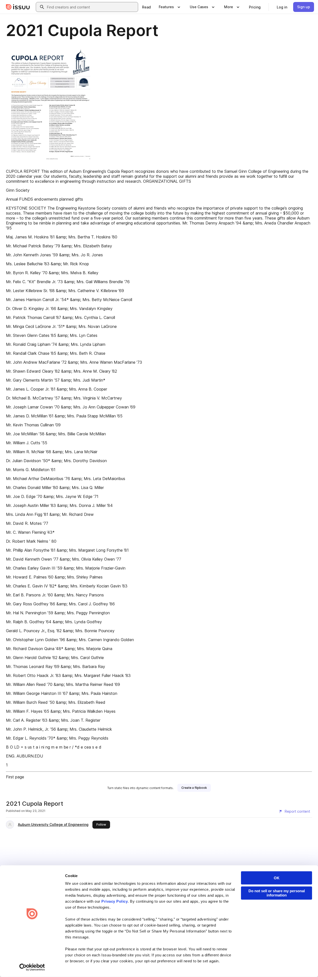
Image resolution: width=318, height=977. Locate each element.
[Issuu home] (18, 7)
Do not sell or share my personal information (276, 893)
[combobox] (91, 7)
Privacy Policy (114, 901)
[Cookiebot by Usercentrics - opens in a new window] (32, 967)
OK (276, 878)
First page (15, 776)
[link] (146, 7)
